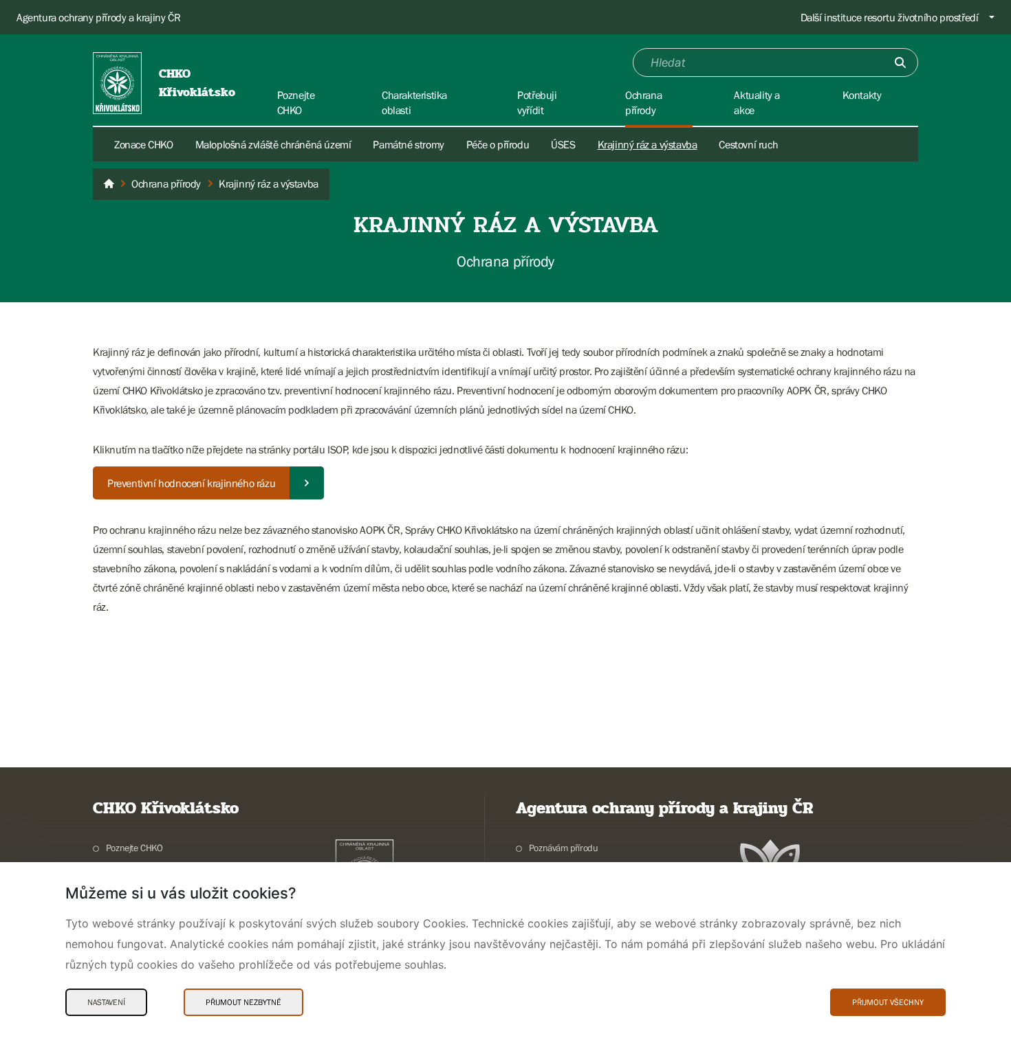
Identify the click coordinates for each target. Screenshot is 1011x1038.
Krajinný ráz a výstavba (647, 144)
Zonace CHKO (143, 144)
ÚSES (563, 144)
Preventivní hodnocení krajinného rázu (191, 483)
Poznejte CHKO (134, 847)
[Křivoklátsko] (108, 184)
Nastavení (106, 1002)
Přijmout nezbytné (243, 1002)
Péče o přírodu (497, 144)
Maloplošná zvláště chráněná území (273, 144)
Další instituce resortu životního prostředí (890, 17)
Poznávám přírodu (563, 847)
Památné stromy (408, 144)
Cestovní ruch (748, 144)
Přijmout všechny (888, 1002)
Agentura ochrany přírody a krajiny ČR (98, 17)
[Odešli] (900, 62)
